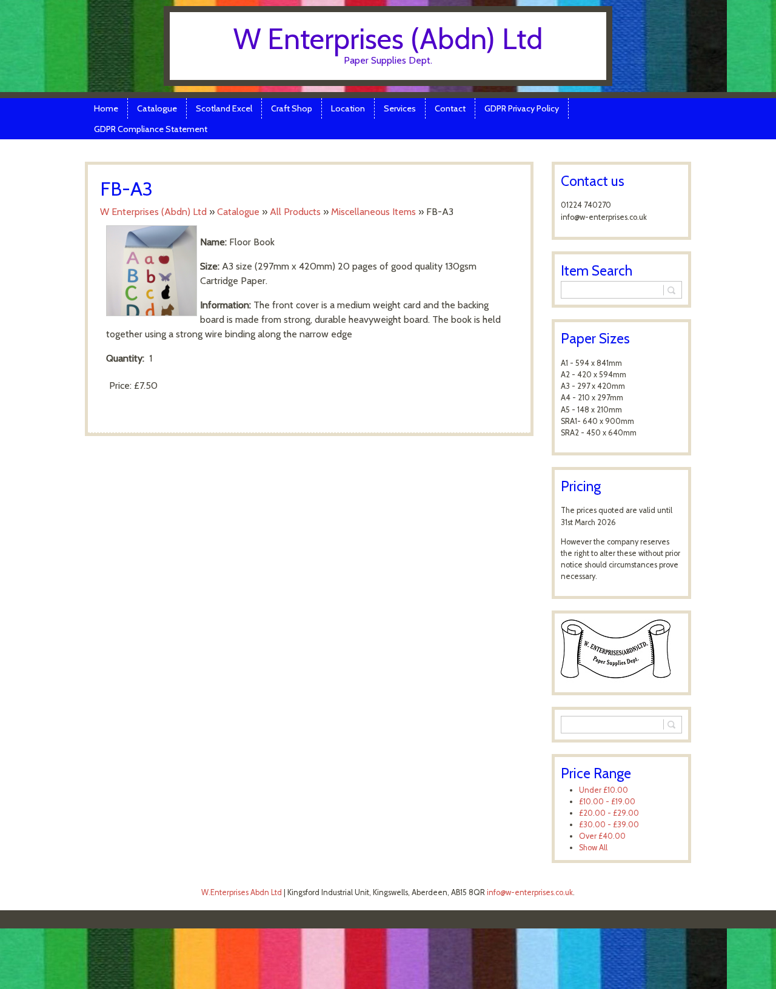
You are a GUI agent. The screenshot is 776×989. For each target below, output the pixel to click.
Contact (450, 108)
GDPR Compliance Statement (150, 129)
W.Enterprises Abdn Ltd (241, 892)
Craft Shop (291, 108)
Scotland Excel (224, 108)
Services (400, 108)
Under (603, 790)
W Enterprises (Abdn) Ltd (388, 38)
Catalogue (157, 108)
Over (602, 836)
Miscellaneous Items (373, 211)
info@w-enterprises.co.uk (530, 892)
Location (348, 108)
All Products (295, 211)
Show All (593, 847)
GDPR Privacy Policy (521, 108)
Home (106, 108)
